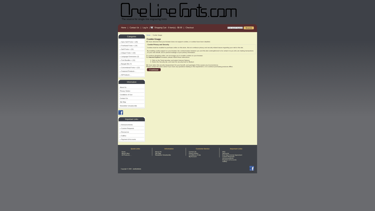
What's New (125, 153)
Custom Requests (127, 128)
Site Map (123, 102)
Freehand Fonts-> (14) (129, 45)
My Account (193, 156)
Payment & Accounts (128, 139)
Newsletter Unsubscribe (128, 106)
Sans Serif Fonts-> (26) (129, 42)
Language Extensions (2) (130, 56)
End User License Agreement (232, 155)
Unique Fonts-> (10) (128, 53)
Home (123, 28)
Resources (125, 132)
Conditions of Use (126, 95)
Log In (145, 28)
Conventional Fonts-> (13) (130, 67)
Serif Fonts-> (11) (127, 49)
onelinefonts (137, 169)
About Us (123, 87)
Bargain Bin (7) (126, 64)
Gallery (123, 136)
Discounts (225, 153)
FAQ (223, 152)
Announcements (127, 125)
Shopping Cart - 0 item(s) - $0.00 (168, 28)
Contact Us (134, 28)
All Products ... (126, 75)
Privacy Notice (125, 91)
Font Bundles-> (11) (128, 60)
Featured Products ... (128, 71)
